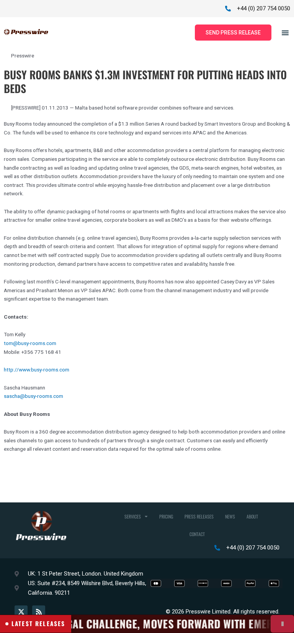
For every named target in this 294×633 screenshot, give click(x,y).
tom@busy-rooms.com (30, 343)
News (230, 516)
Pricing (166, 516)
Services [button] (132, 516)
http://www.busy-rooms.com (36, 369)
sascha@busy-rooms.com (33, 396)
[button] (285, 32)
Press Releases (199, 516)
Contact (197, 534)
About (252, 516)
